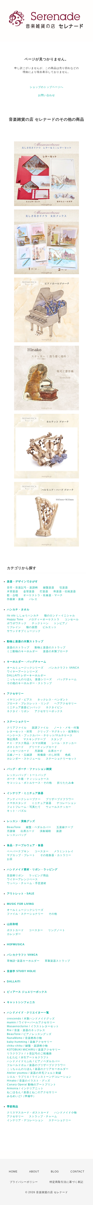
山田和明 (12, 924)
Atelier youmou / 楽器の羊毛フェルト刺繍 (34, 1072)
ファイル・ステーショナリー (25, 913)
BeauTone (14, 827)
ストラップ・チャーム (43, 1116)
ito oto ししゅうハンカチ (23, 615)
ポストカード (15, 747)
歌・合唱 (12, 595)
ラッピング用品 (39, 875)
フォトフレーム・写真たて (24, 806)
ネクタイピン (54, 707)
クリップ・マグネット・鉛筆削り (58, 731)
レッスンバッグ (17, 834)
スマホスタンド (17, 803)
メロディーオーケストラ (44, 619)
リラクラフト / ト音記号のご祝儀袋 (29, 1053)
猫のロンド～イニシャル (59, 615)
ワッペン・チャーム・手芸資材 (26, 883)
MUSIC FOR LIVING (20, 903)
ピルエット (50, 627)
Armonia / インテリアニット (25, 1088)
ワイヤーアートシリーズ (22, 671)
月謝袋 (39, 750)
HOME (13, 1171)
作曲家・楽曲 (15, 599)
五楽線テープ (64, 827)
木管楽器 (12, 591)
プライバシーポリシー (24, 1181)
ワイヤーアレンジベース (22, 879)
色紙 (68, 754)
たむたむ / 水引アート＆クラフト (28, 1057)
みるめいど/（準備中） (21, 1096)
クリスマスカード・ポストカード (28, 1112)
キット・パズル (17, 810)
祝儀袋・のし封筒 (48, 754)
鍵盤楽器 (48, 587)
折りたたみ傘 (65, 782)
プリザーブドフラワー (60, 799)
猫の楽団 (31, 627)
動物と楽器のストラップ (50, 647)
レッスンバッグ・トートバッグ (26, 775)
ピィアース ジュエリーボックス (27, 991)
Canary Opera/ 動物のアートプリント (31, 1084)
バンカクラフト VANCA (64, 667)
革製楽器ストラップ (57, 960)
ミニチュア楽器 (41, 803)
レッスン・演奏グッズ (21, 821)
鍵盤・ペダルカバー (38, 827)
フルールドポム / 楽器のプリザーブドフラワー (36, 1065)
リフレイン (14, 627)
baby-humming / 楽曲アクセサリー (29, 1041)
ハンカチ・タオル (18, 609)
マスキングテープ (34, 739)
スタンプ (56, 739)
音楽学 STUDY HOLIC (21, 971)
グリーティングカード (43, 747)
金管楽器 (29, 591)
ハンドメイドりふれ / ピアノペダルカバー (33, 1061)
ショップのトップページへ (46, 87)
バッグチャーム (67, 679)
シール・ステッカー (64, 743)
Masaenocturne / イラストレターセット (33, 1026)
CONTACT (77, 1171)
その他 (53, 913)
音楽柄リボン (15, 875)
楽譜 (59, 831)
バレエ (33, 599)
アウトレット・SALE (20, 893)
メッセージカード (18, 750)
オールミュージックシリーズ (25, 667)
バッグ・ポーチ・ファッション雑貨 (29, 769)
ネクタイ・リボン (18, 711)
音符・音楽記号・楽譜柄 (22, 587)
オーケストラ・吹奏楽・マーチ (43, 595)
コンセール (72, 619)
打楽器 (44, 591)
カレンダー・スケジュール (24, 758)
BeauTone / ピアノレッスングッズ (29, 1034)
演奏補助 (45, 831)
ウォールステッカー (58, 806)
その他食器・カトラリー (55, 855)
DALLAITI (13, 981)
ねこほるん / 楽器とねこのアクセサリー (32, 1092)
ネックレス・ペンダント (52, 699)
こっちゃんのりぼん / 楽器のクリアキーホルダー (38, 1069)
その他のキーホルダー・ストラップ (29, 683)
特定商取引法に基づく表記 (66, 1181)
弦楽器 (63, 587)
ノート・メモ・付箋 (66, 727)
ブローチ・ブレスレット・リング (28, 703)
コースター (42, 851)
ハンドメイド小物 (65, 1112)
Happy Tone (15, 619)
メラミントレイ (64, 851)
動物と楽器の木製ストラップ (25, 641)
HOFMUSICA (16, 944)
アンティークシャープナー (24, 799)
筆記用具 (12, 739)
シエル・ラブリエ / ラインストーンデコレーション (39, 1076)
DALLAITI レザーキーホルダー (26, 675)
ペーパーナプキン (18, 851)
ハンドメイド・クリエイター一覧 (28, 1012)
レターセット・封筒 (19, 731)
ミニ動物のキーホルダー (22, 651)
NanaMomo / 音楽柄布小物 (24, 1037)
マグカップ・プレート (21, 855)
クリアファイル (17, 727)
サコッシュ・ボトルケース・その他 (29, 782)
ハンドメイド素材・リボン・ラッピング (32, 869)
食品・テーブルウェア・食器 (25, 845)
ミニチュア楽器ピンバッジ (24, 707)
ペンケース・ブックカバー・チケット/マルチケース (39, 735)
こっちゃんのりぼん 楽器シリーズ (29, 679)
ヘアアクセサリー (65, 703)
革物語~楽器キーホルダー (23, 960)
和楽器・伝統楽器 (64, 591)
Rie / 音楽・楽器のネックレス (26, 1030)
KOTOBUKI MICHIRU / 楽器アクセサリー (34, 1049)
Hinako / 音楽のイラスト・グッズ (28, 1080)
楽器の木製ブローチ (55, 651)
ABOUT (34, 1171)
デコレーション (66, 803)
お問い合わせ (46, 95)
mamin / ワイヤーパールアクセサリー (31, 1022)
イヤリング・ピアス (19, 699)
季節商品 (12, 1106)
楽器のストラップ (18, 647)
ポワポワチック (17, 623)
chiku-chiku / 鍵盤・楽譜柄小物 (27, 1045)
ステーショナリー (18, 721)
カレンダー (14, 934)
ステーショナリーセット (61, 758)
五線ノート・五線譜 (19, 754)
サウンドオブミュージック (24, 631)
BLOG (55, 1171)
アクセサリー (15, 693)
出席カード (55, 750)
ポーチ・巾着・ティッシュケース (28, 778)
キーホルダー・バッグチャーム (26, 661)
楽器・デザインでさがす (22, 581)
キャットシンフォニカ (21, 1002)
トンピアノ (61, 623)
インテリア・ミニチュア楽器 (25, 793)
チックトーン (40, 623)
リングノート (56, 930)
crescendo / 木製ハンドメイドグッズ (31, 1018)
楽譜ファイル (40, 727)
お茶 (10, 859)
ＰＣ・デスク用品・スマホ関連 (26, 743)
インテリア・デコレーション (25, 1120)
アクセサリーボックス (49, 711)
